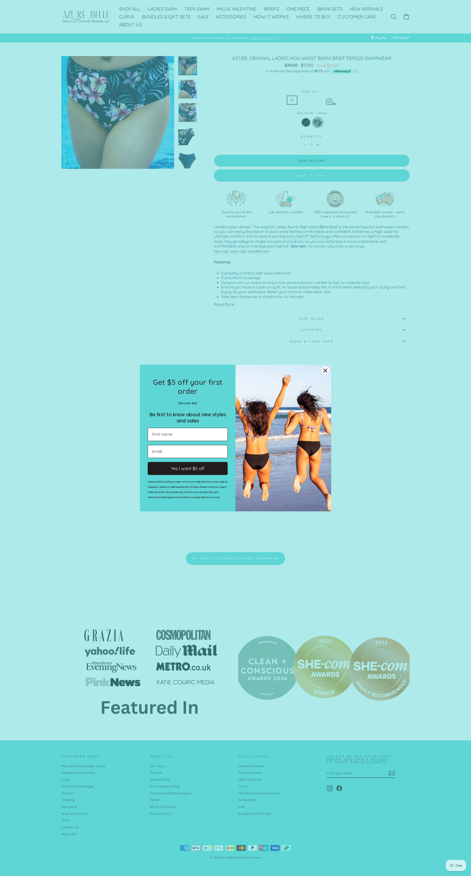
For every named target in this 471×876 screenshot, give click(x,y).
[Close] (325, 370)
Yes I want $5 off (187, 468)
